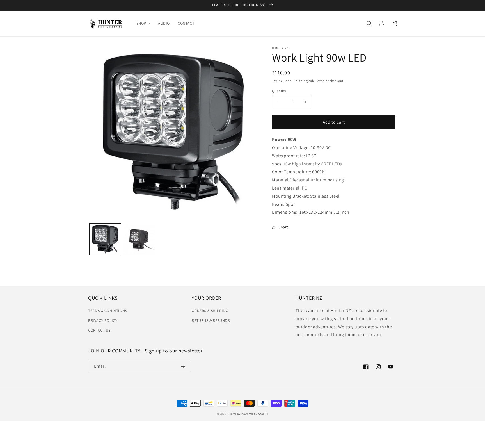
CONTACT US (99, 330)
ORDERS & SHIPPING (210, 310)
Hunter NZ (234, 414)
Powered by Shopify (254, 414)
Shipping (301, 81)
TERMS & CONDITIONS (107, 310)
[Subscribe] (183, 366)
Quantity (279, 90)
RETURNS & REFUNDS (211, 320)
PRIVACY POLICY (102, 320)
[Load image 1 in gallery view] (105, 239)
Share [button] (283, 226)
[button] (369, 23)
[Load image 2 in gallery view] (139, 239)
